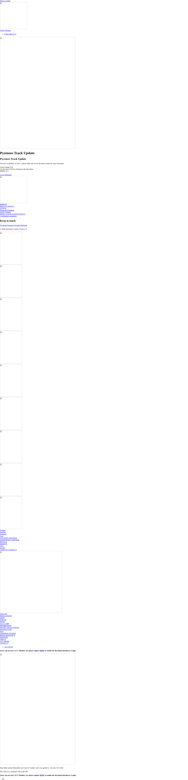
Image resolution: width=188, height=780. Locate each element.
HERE (42, 651)
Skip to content (5, 1)
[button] (94, 779)
